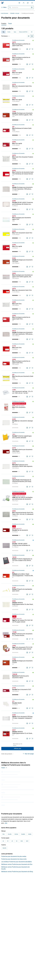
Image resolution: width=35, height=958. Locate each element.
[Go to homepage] (2, 3)
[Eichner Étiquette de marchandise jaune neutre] (17, 590)
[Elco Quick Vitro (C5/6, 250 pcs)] (17, 305)
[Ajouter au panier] (32, 49)
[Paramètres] (19, 2)
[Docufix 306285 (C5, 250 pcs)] (17, 704)
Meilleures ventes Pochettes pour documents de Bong (17, 855)
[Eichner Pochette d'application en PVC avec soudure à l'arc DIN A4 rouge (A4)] (17, 560)
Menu (4, 7)
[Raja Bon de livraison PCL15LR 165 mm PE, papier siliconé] (17, 620)
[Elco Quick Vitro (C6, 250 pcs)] (17, 348)
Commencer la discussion (18, 772)
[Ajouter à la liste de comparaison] (27, 49)
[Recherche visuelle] (32, 7)
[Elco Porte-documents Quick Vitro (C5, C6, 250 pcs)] (17, 234)
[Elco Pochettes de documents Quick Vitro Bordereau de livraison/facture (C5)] (17, 174)
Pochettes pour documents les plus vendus (13, 840)
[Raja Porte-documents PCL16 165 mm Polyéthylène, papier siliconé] (17, 648)
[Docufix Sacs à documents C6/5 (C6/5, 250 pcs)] (17, 690)
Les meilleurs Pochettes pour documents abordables (16, 845)
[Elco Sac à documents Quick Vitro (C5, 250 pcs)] (17, 87)
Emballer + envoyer (14, 13)
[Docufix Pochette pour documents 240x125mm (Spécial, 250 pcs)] (17, 451)
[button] (33, 40)
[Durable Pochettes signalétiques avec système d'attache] (17, 437)
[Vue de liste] (32, 36)
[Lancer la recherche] (10, 7)
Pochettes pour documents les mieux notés (14, 843)
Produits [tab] (3, 23)
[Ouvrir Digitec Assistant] (28, 2)
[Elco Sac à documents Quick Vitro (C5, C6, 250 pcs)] (17, 291)
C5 (31, 32)
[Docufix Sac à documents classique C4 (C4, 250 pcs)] (17, 422)
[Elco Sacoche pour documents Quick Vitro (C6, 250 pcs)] (17, 378)
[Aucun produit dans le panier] (32, 2)
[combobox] (3, 31)
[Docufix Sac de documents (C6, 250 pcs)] (17, 530)
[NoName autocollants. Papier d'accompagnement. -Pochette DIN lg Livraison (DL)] (17, 575)
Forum (3, 767)
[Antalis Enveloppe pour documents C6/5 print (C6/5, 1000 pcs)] (17, 261)
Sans (15, 32)
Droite (9, 32)
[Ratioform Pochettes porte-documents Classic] (17, 677)
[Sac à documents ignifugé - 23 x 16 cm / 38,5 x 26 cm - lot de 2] (17, 392)
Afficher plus (17, 748)
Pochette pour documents (18, 40)
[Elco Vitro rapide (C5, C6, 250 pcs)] (17, 73)
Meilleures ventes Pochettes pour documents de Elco (16, 848)
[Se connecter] (23, 2)
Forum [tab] (10, 23)
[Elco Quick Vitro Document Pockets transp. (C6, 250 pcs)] (17, 158)
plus (6, 807)
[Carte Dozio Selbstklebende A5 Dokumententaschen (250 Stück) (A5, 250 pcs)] (17, 481)
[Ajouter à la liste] (29, 49)
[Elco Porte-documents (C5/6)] (17, 407)
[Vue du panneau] (28, 36)
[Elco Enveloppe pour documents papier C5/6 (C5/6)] (17, 219)
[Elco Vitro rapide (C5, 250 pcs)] (17, 247)
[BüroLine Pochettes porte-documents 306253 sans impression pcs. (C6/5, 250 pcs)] (17, 466)
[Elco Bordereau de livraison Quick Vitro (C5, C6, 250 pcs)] (17, 130)
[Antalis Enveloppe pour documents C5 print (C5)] (17, 662)
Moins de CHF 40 (23, 32)
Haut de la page (29, 754)
